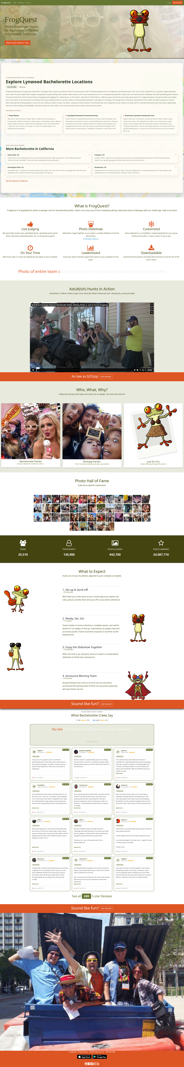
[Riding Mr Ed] (110, 499)
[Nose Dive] (38, 499)
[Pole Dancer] (119, 508)
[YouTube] (86, 1064)
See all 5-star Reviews (92, 896)
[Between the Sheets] (137, 508)
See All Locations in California (17, 181)
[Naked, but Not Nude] (92, 499)
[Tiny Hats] (137, 517)
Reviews (21, 3)
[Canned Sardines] (56, 508)
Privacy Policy (83, 1052)
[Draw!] (92, 526)
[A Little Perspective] (47, 499)
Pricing (28, 3)
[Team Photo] (101, 499)
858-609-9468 (110, 1052)
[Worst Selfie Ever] (92, 517)
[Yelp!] (98, 1064)
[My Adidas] (47, 508)
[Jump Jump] (38, 508)
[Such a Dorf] (38, 517)
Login (169, 3)
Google (79, 777)
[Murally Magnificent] (83, 526)
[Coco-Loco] (119, 517)
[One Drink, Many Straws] (65, 499)
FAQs (15, 3)
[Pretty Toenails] (92, 508)
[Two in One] (146, 499)
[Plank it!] (83, 508)
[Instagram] (95, 1064)
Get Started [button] (177, 3)
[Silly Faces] (74, 499)
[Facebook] (89, 1064)
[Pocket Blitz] (47, 517)
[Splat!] (65, 517)
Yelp (38, 777)
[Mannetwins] (56, 499)
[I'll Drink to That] (146, 508)
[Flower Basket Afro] (128, 508)
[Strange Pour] (128, 517)
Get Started (106, 376)
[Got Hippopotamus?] (83, 499)
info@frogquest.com (96, 1052)
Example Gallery (90, 239)
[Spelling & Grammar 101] (110, 526)
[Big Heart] (137, 499)
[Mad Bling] (146, 517)
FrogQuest (6, 2)
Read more (119, 773)
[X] (92, 1064)
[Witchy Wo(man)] (128, 499)
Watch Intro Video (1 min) (17, 42)
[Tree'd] (101, 508)
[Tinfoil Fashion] (119, 499)
